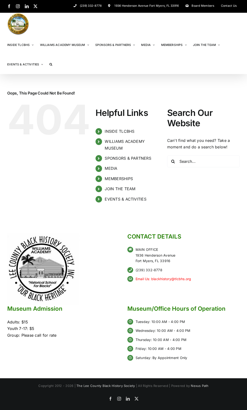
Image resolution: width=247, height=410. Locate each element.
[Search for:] (203, 161)
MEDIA (111, 168)
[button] (50, 64)
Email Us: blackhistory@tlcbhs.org (163, 279)
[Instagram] (18, 6)
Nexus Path (199, 386)
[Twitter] (35, 6)
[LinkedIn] (27, 6)
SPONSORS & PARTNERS (128, 158)
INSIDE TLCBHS (119, 131)
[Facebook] (9, 6)
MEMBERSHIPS (119, 178)
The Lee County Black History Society (105, 386)
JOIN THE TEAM (120, 188)
